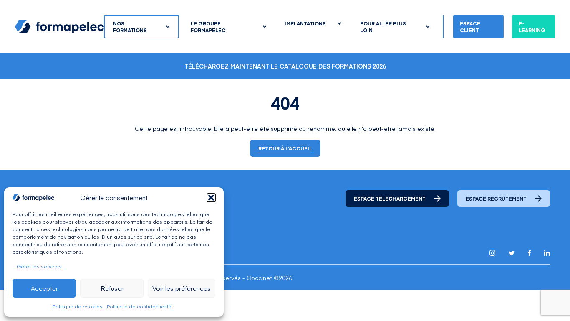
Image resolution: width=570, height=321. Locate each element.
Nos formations (130, 26)
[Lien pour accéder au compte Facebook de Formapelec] (529, 253)
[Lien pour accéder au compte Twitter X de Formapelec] (512, 253)
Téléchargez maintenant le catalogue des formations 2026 (285, 66)
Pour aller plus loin (383, 26)
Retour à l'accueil (285, 148)
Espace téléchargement (390, 198)
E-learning (532, 26)
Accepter (44, 288)
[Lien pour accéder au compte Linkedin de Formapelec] (547, 253)
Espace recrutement (496, 198)
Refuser (112, 288)
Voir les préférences (181, 288)
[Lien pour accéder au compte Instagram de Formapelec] (492, 253)
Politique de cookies (78, 306)
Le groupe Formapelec (208, 26)
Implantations (305, 23)
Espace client (470, 26)
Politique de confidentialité (139, 306)
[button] (211, 198)
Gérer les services (39, 266)
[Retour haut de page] (545, 297)
